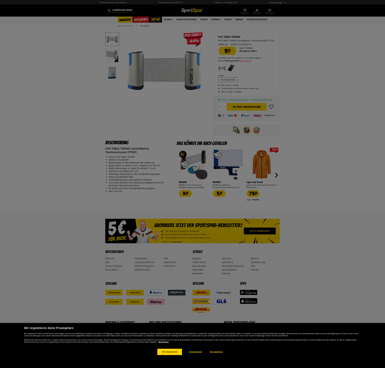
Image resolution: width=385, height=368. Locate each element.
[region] (192, 345)
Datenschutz (163, 342)
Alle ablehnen (216, 351)
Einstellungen (195, 351)
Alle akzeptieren (169, 351)
